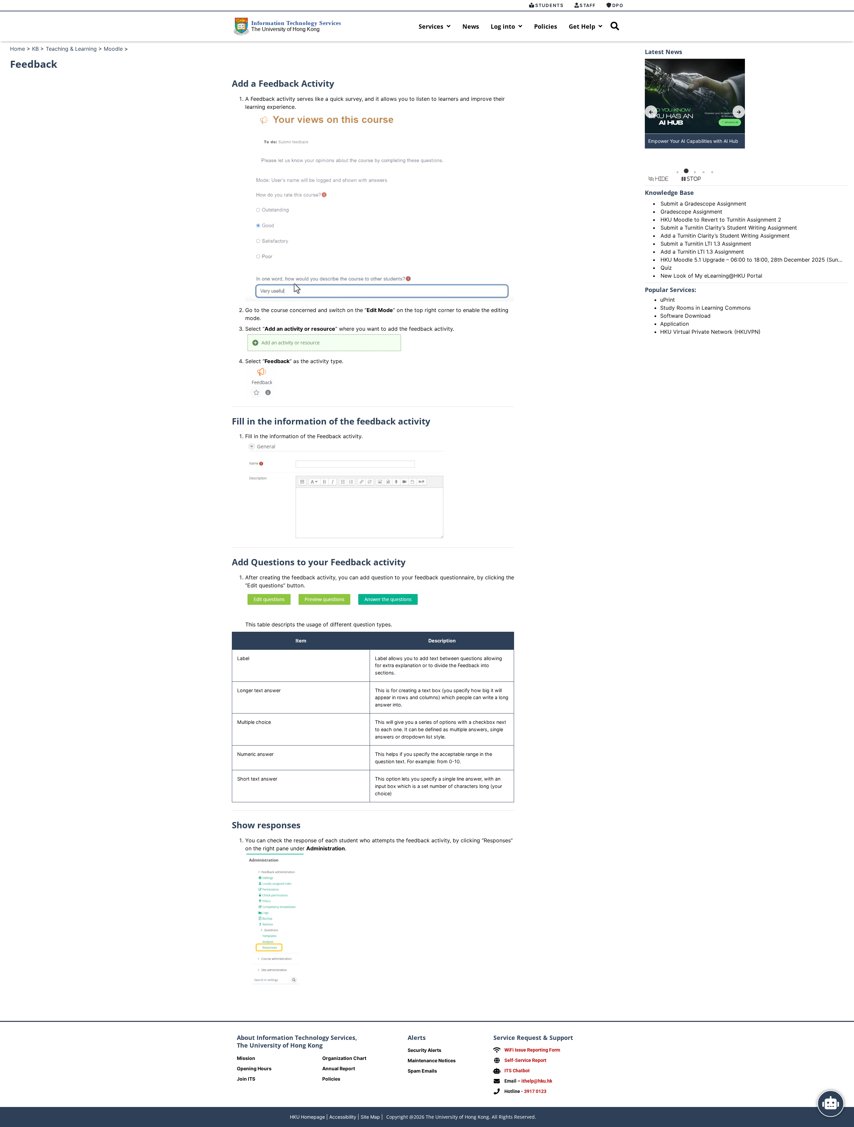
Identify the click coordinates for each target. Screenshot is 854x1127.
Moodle (113, 48)
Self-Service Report (525, 1060)
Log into (503, 26)
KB (35, 48)
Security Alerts (424, 1050)
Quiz (666, 267)
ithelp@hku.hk (536, 1081)
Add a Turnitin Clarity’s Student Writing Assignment (725, 235)
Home (17, 48)
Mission (246, 1058)
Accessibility (342, 1117)
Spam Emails (422, 1071)
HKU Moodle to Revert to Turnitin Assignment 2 (721, 219)
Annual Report (338, 1068)
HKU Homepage (307, 1117)
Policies (545, 26)
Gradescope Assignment (691, 211)
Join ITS (246, 1079)
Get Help (582, 26)
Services (431, 26)
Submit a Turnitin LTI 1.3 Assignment (706, 243)
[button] (678, 172)
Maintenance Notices (432, 1060)
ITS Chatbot (517, 1070)
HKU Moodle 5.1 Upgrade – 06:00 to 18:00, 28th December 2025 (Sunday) (755, 259)
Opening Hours (254, 1068)
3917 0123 (535, 1091)
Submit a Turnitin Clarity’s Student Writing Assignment (729, 227)
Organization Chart (344, 1058)
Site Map (370, 1117)
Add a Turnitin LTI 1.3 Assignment (702, 251)
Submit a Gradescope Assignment (703, 203)
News (470, 26)
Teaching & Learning (71, 48)
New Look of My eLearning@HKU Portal (711, 275)
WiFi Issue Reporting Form (532, 1050)
